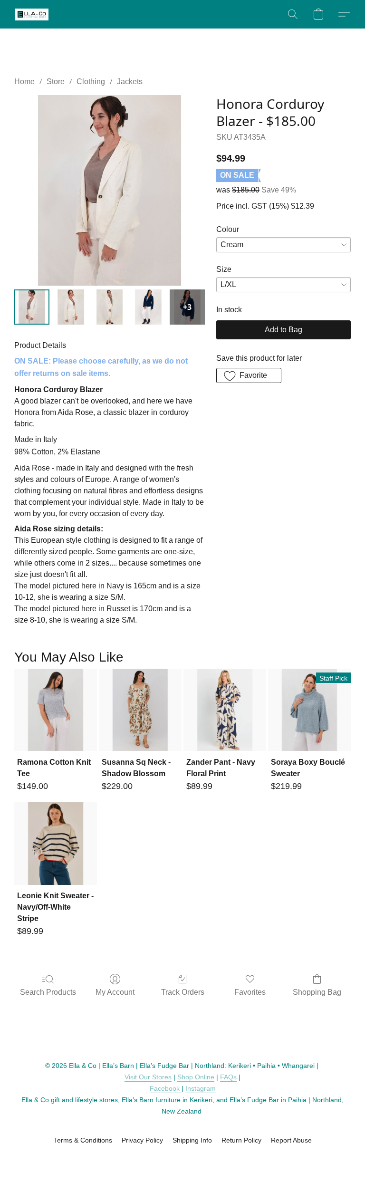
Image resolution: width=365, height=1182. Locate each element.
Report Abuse (291, 1140)
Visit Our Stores (148, 1077)
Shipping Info (192, 1140)
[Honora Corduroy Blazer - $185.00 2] (109, 307)
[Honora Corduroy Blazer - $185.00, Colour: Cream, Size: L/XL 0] (31, 307)
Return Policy (241, 1140)
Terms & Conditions (83, 1140)
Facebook (166, 1088)
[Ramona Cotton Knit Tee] (55, 710)
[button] (31, 14)
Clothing (91, 81)
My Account (115, 992)
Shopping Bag (317, 992)
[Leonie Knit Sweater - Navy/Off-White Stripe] (55, 843)
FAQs (228, 1077)
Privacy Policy (142, 1140)
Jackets (130, 81)
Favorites (250, 992)
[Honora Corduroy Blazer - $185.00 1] (70, 307)
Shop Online (195, 1077)
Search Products (48, 992)
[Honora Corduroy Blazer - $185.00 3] (148, 307)
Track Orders (182, 992)
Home (24, 81)
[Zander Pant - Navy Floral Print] (224, 710)
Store (56, 81)
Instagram (200, 1088)
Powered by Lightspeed (182, 1157)
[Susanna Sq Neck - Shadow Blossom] (140, 710)
